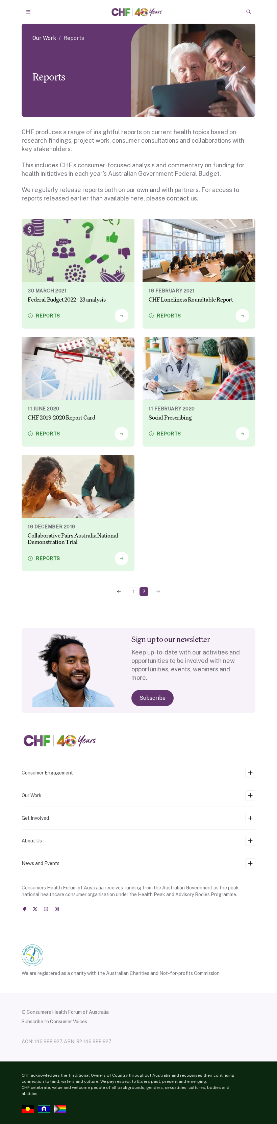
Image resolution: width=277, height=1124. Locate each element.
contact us (182, 198)
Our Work (44, 38)
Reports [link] (74, 38)
